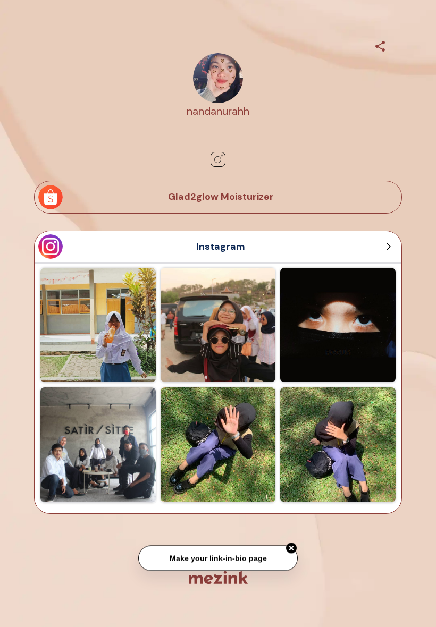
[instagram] (218, 159)
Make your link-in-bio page (217, 557)
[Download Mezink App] (218, 577)
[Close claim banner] (291, 546)
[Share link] (380, 44)
